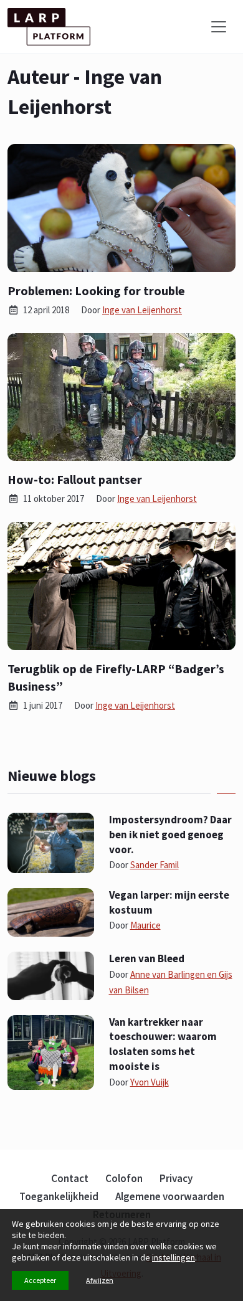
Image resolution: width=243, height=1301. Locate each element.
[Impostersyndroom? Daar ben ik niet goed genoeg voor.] (50, 841)
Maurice (145, 925)
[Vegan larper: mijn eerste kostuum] (50, 911)
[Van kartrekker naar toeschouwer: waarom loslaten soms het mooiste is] (50, 1051)
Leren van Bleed (146, 958)
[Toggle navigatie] (219, 27)
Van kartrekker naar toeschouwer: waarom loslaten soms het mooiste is (163, 1044)
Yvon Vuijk (149, 1082)
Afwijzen (99, 1280)
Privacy (176, 1178)
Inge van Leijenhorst (142, 310)
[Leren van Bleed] (50, 975)
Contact (69, 1178)
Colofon (124, 1178)
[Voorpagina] (48, 27)
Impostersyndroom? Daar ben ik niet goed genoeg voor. (170, 834)
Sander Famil (154, 865)
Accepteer (40, 1280)
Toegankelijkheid (58, 1196)
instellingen (173, 1257)
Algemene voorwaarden (169, 1196)
